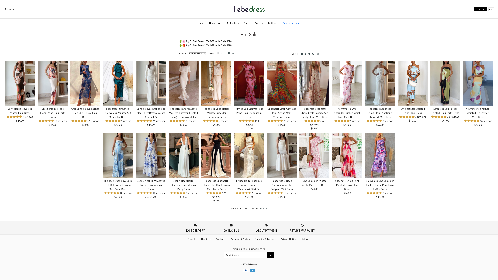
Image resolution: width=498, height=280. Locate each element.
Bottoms (273, 23)
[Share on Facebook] (302, 54)
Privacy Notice (288, 239)
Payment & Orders (240, 239)
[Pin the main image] (309, 54)
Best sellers (233, 23)
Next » (263, 208)
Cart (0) (480, 9)
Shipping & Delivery (265, 239)
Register (287, 23)
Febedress (252, 264)
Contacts (221, 239)
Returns (306, 239)
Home (201, 23)
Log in (297, 23)
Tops (246, 23)
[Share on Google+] (313, 54)
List (233, 53)
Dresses (259, 23)
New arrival (215, 23)
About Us (206, 239)
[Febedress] (249, 4)
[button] (14, 116)
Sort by (183, 53)
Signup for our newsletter (249, 249)
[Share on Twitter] (305, 54)
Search (191, 239)
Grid (223, 53)
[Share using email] (318, 54)
